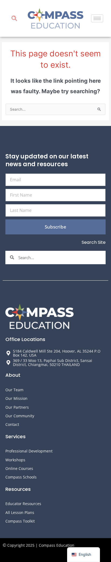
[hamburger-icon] (97, 18)
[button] (14, 19)
